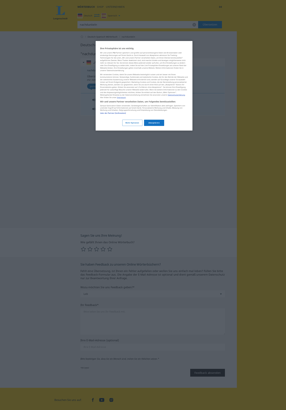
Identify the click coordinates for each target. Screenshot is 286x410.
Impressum (121, 97)
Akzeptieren (154, 123)
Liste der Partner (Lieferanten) (113, 113)
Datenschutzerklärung (176, 95)
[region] (144, 86)
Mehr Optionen (132, 123)
